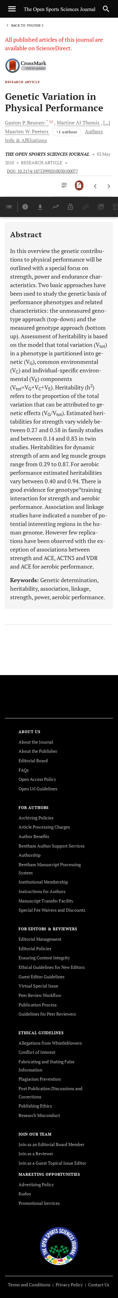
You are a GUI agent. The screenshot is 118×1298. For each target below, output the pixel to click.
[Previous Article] (95, 186)
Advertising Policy (36, 1184)
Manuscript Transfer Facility (46, 901)
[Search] (106, 9)
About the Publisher (38, 751)
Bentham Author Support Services (52, 846)
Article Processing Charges (44, 827)
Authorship (30, 855)
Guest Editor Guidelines (42, 977)
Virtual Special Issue (38, 986)
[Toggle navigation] (12, 9)
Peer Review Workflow (40, 995)
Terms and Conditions (29, 1285)
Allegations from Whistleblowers (50, 1043)
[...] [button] (106, 122)
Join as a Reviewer (36, 1153)
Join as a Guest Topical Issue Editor (52, 1163)
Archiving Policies (36, 818)
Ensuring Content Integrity (44, 958)
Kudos (25, 1194)
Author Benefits (34, 836)
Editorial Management (40, 939)
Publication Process (38, 1005)
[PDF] (79, 185)
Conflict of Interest (37, 1052)
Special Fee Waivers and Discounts (52, 910)
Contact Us (98, 1285)
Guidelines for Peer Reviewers (47, 1014)
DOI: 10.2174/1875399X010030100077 (42, 171)
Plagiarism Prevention (40, 1079)
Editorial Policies (35, 948)
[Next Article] (108, 186)
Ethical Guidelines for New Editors (52, 967)
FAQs (24, 770)
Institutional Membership (43, 882)
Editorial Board (33, 761)
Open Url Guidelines (38, 789)
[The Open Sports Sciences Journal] (59, 1245)
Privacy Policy (69, 1285)
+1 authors (66, 132)
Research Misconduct (39, 1115)
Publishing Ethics (35, 1106)
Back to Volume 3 (27, 25)
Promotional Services (39, 1203)
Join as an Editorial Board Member (51, 1144)
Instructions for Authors (42, 891)
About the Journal (36, 742)
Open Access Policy (37, 779)
